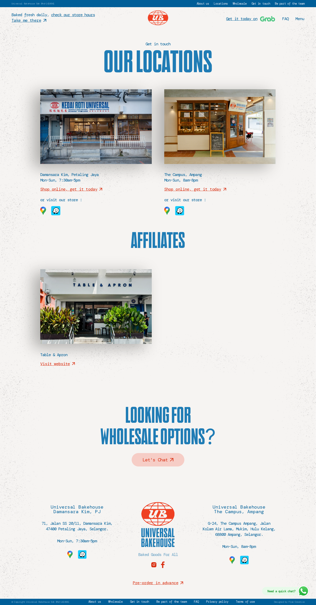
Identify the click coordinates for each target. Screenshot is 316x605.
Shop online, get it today (68, 189)
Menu (299, 19)
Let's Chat (155, 460)
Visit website (55, 364)
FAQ (285, 19)
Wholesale (240, 4)
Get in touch (260, 4)
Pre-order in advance (155, 583)
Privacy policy (217, 601)
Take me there (26, 20)
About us (203, 4)
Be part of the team (289, 4)
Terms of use (245, 601)
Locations (221, 4)
